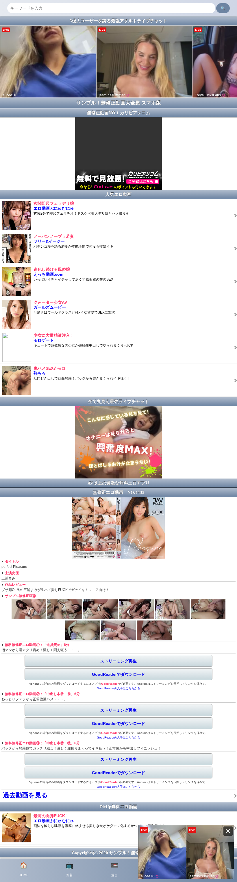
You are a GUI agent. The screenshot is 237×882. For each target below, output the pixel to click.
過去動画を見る (25, 795)
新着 (69, 869)
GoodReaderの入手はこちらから (118, 688)
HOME (23, 869)
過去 (114, 869)
